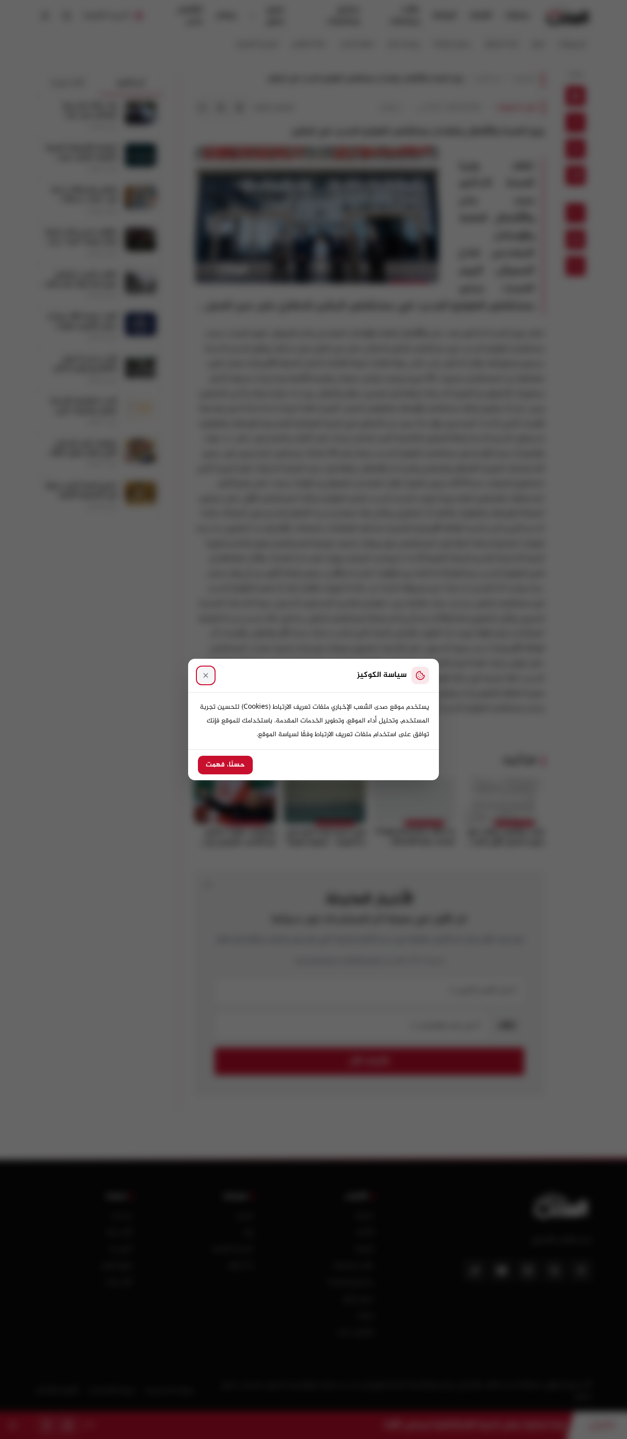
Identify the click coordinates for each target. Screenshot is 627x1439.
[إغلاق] (206, 675)
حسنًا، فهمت (225, 765)
